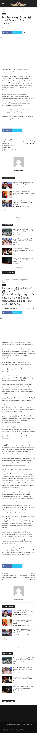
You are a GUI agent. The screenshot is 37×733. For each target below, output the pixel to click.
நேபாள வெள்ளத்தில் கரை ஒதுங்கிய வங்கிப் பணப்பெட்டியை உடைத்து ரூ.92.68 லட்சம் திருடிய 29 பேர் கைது (24, 231)
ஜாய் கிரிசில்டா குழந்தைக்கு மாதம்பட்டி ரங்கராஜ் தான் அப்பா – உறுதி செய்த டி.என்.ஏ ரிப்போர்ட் (24, 193)
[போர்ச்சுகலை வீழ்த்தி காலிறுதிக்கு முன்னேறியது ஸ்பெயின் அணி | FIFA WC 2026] (7, 251)
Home (3, 9)
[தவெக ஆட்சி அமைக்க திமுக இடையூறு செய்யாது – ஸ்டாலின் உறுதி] (7, 185)
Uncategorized (5, 206)
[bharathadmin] (3, 28)
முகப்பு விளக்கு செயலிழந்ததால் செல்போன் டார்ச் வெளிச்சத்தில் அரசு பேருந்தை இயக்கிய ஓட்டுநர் (23, 259)
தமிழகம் (7, 9)
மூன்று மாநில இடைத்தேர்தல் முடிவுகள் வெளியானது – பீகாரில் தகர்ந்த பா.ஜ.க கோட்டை (22, 240)
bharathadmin (9, 28)
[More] (24, 32)
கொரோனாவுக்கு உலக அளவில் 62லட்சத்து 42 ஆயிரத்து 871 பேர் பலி (29, 141)
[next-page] (5, 210)
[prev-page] (3, 210)
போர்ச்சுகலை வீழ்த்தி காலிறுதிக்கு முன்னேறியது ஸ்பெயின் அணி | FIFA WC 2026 (23, 250)
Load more (18, 267)
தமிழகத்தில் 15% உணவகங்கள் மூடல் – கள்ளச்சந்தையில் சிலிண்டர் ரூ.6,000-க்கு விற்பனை (23, 202)
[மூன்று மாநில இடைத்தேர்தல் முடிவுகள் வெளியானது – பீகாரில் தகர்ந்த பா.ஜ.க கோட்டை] (7, 241)
